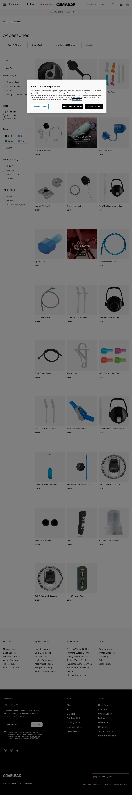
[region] (66, 96)
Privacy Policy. (76, 99)
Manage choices (40, 106)
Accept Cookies (94, 106)
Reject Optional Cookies (72, 106)
